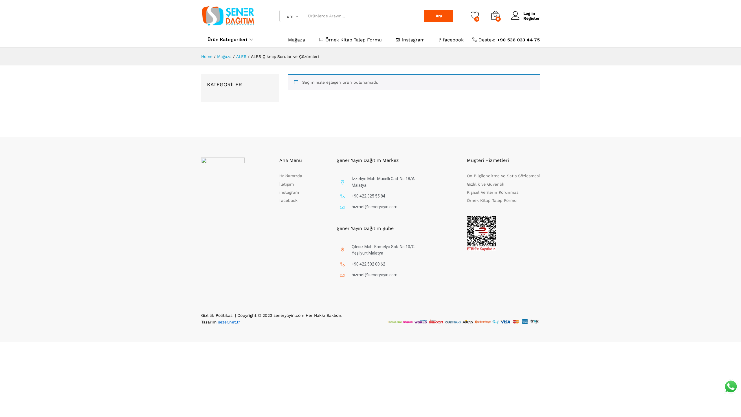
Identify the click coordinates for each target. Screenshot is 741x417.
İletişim (286, 184)
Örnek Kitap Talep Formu (353, 39)
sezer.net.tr (229, 322)
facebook (453, 39)
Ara (439, 16)
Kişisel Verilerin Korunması (493, 192)
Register (531, 18)
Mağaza (296, 40)
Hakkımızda (290, 175)
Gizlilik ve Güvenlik (485, 184)
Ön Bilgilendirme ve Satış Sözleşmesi (503, 175)
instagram (413, 39)
